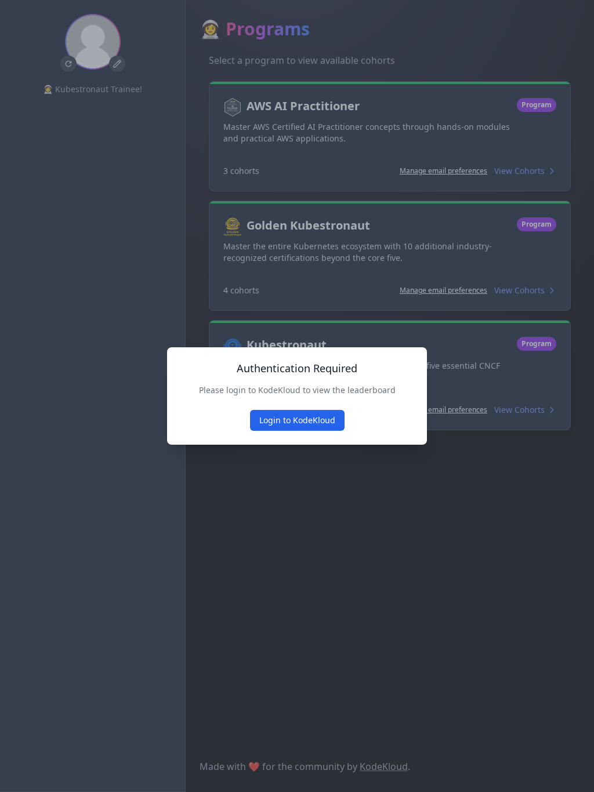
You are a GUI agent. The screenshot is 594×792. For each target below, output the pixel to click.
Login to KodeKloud (297, 420)
